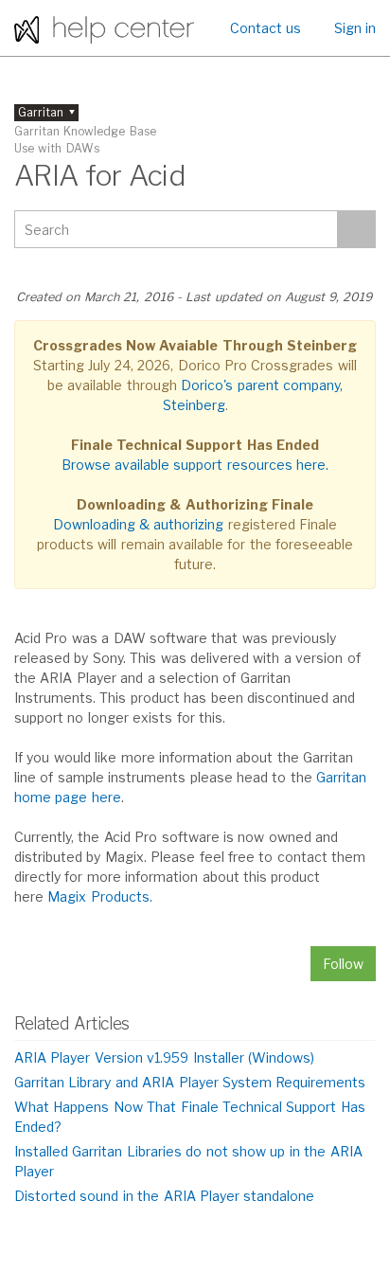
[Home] (104, 28)
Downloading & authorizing (138, 524)
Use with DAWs (56, 148)
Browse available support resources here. (195, 465)
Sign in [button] (355, 28)
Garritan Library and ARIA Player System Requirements (189, 1082)
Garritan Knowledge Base (85, 131)
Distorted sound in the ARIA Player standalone (164, 1196)
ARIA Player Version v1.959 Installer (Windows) (164, 1057)
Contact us (265, 28)
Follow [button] (343, 964)
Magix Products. (99, 896)
